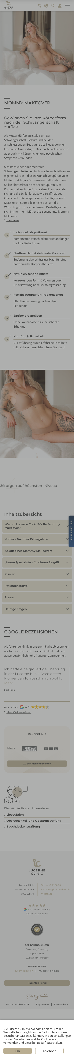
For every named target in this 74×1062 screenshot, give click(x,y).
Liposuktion (37, 953)
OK (17, 1051)
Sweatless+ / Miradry (37, 957)
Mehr (54, 678)
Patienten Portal (37, 982)
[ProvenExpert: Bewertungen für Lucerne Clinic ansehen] (37, 929)
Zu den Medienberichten (37, 763)
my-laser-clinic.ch (49, 970)
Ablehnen (49, 1051)
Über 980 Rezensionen (18, 712)
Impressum (42, 1004)
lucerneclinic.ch (24, 970)
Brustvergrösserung (37, 949)
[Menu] (67, 5)
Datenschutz (61, 1004)
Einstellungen (62, 1035)
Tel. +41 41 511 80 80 (51, 885)
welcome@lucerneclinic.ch (55, 889)
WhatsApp (47, 893)
